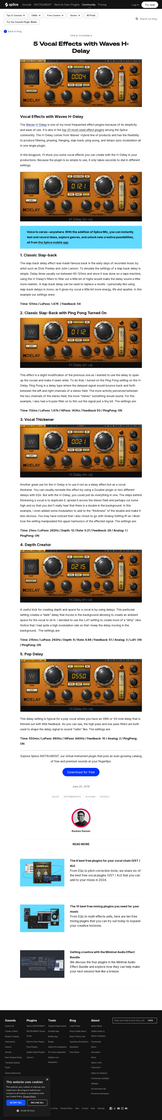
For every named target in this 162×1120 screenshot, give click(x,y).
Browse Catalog (12, 1036)
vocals (104, 796)
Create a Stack (11, 1031)
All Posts (91, 15)
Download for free (81, 772)
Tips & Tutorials (14, 15)
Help (93, 1108)
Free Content (53, 15)
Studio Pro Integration (57, 1047)
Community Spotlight (100, 1078)
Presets (8, 1052)
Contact (85, 1108)
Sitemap (101, 1108)
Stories (73, 15)
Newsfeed (74, 1047)
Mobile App (53, 1036)
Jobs (77, 1108)
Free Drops (74, 1052)
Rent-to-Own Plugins (66, 4)
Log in (135, 4)
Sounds (26, 4)
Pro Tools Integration (57, 1052)
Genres (8, 1047)
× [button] (47, 1079)
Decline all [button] (37, 1102)
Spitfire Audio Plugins (36, 1052)
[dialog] (27, 1096)
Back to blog (15, 31)
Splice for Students (99, 1073)
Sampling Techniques (79, 1042)
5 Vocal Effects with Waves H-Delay (81, 47)
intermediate (72, 796)
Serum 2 (30, 1057)
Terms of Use (52, 1108)
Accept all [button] (16, 1102)
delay (55, 796)
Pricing (102, 4)
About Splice (96, 1026)
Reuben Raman (81, 831)
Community (89, 4)
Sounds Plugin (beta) (57, 1026)
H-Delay (41, 124)
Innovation (95, 1052)
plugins (90, 796)
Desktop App (53, 1031)
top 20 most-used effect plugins (83, 130)
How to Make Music (78, 1031)
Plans (93, 1057)
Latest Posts (75, 1026)
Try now (150, 4)
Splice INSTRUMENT (36, 1026)
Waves (30, 124)
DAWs (34, 15)
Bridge (51, 1042)
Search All (9, 1026)
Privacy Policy (66, 1108)
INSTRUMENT (43, 4)
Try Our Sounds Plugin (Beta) (21, 22)
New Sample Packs (13, 1057)
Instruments (10, 1042)
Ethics (93, 1047)
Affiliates (94, 1084)
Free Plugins (32, 1047)
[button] (26, 1111)
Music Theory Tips (77, 1036)
